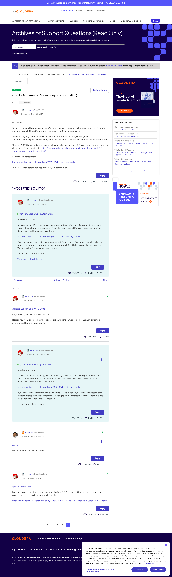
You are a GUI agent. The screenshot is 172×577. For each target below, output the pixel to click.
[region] (126, 559)
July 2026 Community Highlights (127, 129)
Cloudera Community (26, 20)
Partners (90, 10)
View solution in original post (30, 259)
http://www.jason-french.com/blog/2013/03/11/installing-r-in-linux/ (45, 162)
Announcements (56, 20)
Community (67, 10)
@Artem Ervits (46, 213)
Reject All (139, 570)
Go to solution (100, 90)
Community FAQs (72, 538)
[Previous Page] (48, 524)
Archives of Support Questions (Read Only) (49, 74)
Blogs (112, 20)
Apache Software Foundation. (76, 560)
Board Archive (24, 74)
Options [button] (18, 81)
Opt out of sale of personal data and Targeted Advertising (100, 570)
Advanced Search (19, 53)
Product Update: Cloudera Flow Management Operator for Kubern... (133, 153)
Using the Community (93, 20)
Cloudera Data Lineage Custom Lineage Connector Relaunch (135, 144)
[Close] (166, 545)
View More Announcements (136, 171)
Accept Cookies (158, 570)
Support (101, 10)
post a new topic (114, 65)
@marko (16, 445)
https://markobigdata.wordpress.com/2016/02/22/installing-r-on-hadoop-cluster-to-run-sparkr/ (59, 500)
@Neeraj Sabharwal (29, 213)
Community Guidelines (47, 538)
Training (79, 10)
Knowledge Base (73, 549)
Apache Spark (25, 102)
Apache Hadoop (22, 560)
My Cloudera (19, 549)
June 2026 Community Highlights (127, 136)
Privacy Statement (151, 563)
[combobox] (80, 46)
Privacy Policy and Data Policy (59, 557)
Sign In (155, 21)
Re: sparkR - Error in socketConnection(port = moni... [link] (88, 74)
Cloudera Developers (131, 20)
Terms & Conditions (43, 557)
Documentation (53, 549)
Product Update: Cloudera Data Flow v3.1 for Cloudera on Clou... (132, 162)
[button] (106, 118)
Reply (102, 175)
